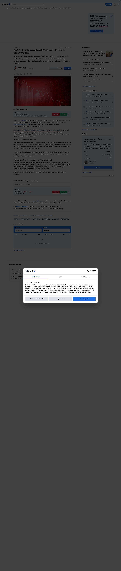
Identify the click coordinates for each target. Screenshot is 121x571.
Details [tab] (61, 276)
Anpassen (59, 299)
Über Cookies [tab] (85, 276)
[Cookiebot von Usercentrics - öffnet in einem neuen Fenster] (88, 271)
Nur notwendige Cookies (37, 299)
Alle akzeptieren (84, 299)
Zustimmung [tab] (36, 276)
